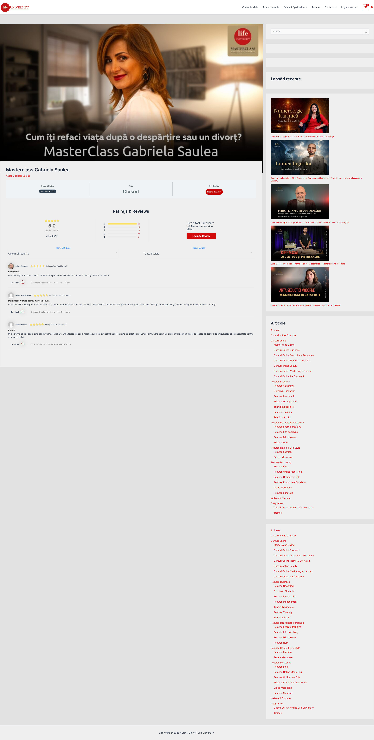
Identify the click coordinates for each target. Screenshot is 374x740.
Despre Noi (277, 503)
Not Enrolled (47, 191)
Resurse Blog (281, 466)
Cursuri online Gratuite (283, 335)
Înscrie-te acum (214, 192)
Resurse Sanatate (283, 492)
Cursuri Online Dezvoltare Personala (294, 355)
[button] (335, 7)
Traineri (278, 512)
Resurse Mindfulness (285, 437)
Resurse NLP (281, 442)
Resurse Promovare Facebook (290, 482)
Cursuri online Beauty (285, 365)
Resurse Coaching (284, 385)
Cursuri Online (278, 340)
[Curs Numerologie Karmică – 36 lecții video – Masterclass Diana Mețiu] (300, 115)
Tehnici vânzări (282, 417)
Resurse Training (283, 412)
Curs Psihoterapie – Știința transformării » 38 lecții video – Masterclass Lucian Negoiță (310, 222)
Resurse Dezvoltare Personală (287, 422)
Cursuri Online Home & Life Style (292, 360)
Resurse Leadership (284, 396)
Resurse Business (280, 381)
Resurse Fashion (283, 451)
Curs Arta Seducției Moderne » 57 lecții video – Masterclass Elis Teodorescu (305, 305)
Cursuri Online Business (286, 349)
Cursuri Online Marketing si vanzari (293, 371)
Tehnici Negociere (284, 406)
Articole (275, 330)
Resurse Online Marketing (288, 471)
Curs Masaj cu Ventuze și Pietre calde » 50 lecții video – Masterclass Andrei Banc (308, 264)
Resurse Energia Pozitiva (287, 426)
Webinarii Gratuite (281, 498)
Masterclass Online (284, 344)
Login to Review (201, 235)
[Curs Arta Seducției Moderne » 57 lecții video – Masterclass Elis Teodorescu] (300, 284)
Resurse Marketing (281, 462)
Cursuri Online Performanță (289, 376)
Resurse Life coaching (286, 431)
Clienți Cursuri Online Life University (294, 507)
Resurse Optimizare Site (287, 477)
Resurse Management (285, 401)
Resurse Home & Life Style (285, 447)
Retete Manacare (283, 457)
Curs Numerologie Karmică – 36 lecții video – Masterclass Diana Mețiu (302, 136)
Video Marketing (283, 487)
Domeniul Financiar (284, 390)
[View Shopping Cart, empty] (365, 7)
